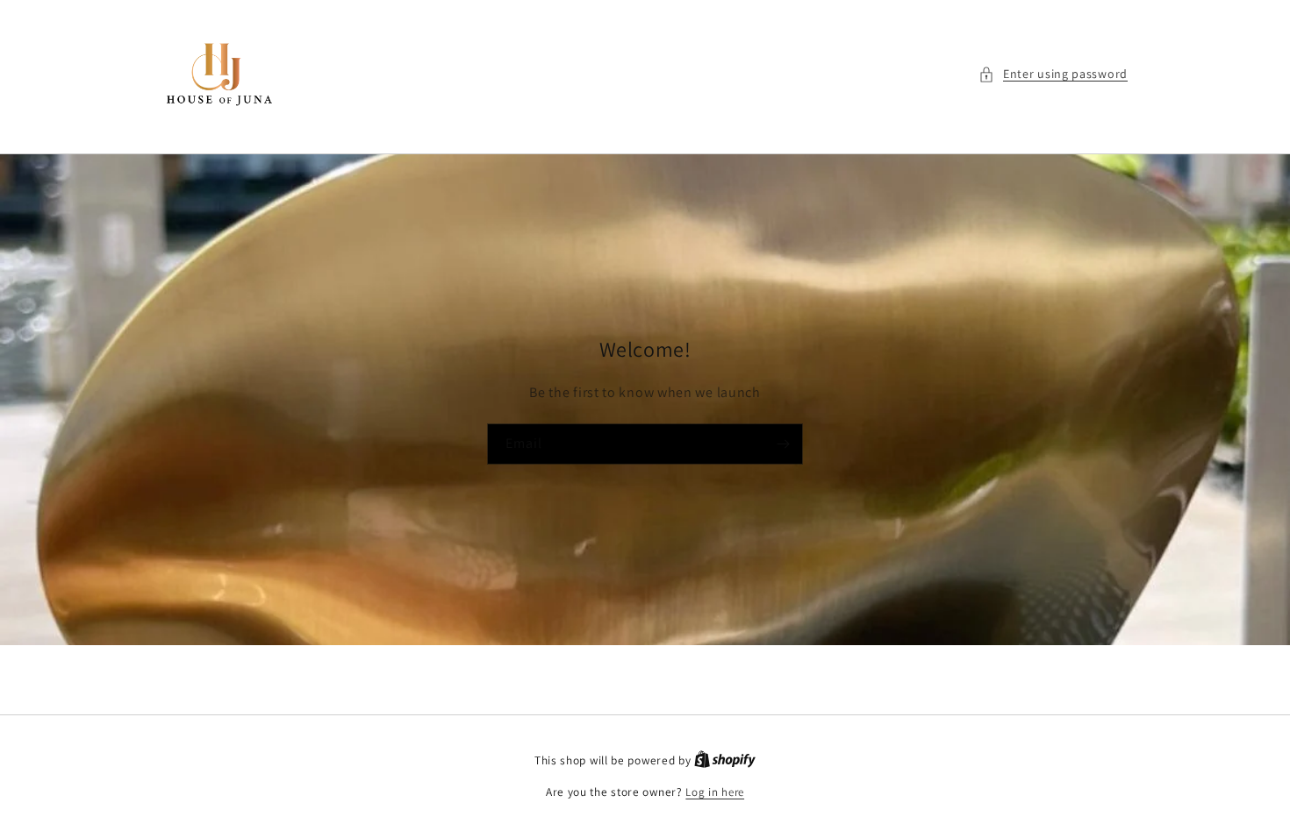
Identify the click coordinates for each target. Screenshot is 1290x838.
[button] (1053, 74)
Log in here (714, 792)
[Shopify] (725, 760)
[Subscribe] (782, 443)
